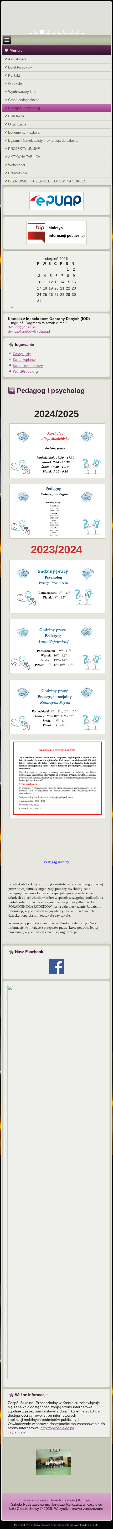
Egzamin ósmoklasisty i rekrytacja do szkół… (43, 141)
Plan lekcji (16, 116)
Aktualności (17, 59)
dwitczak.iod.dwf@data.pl (29, 331)
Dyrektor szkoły (20, 67)
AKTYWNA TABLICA (24, 157)
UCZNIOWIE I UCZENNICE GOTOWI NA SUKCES (47, 181)
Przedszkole (17, 173)
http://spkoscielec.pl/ (57, 1428)
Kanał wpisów (24, 360)
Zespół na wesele (56, 1513)
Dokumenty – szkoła (23, 132)
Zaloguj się (22, 354)
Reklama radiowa (39, 1524)
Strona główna (34, 1500)
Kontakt (14, 75)
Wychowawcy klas (22, 92)
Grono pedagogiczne (23, 100)
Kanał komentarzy (28, 366)
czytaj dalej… (19, 1432)
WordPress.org (25, 371)
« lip (10, 306)
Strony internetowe (67, 1524)
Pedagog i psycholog (24, 108)
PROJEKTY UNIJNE (24, 149)
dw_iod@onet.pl (21, 327)
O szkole (15, 84)
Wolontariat (16, 165)
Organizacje (17, 124)
